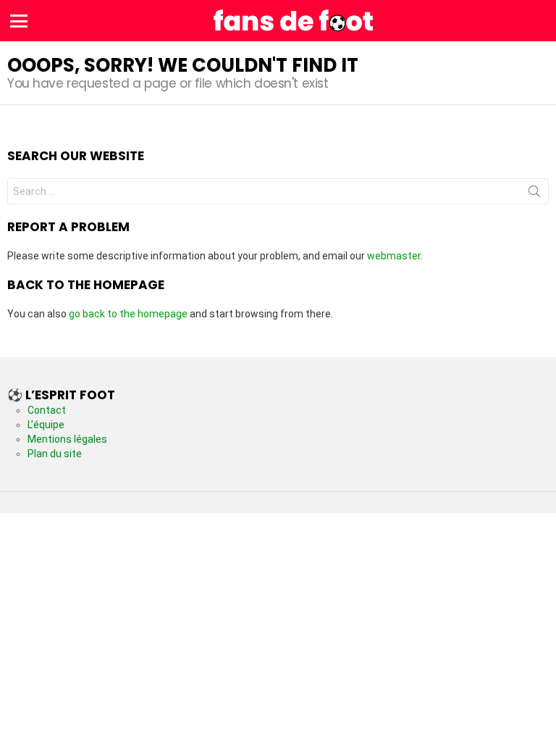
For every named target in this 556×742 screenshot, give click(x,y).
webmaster (394, 256)
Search (534, 194)
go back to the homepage (128, 314)
